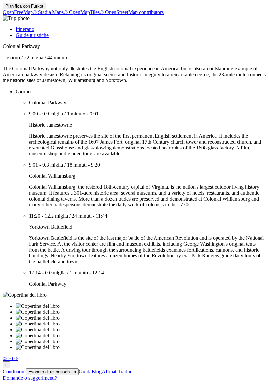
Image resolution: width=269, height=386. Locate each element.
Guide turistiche (32, 35)
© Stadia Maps (48, 12)
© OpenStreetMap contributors (132, 12)
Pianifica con (24, 6)
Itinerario (25, 29)
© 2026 (10, 358)
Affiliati (110, 371)
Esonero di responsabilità (52, 371)
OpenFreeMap (18, 12)
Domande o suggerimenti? (30, 378)
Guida (85, 371)
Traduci (126, 371)
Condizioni (14, 371)
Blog (97, 371)
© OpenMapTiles (82, 12)
